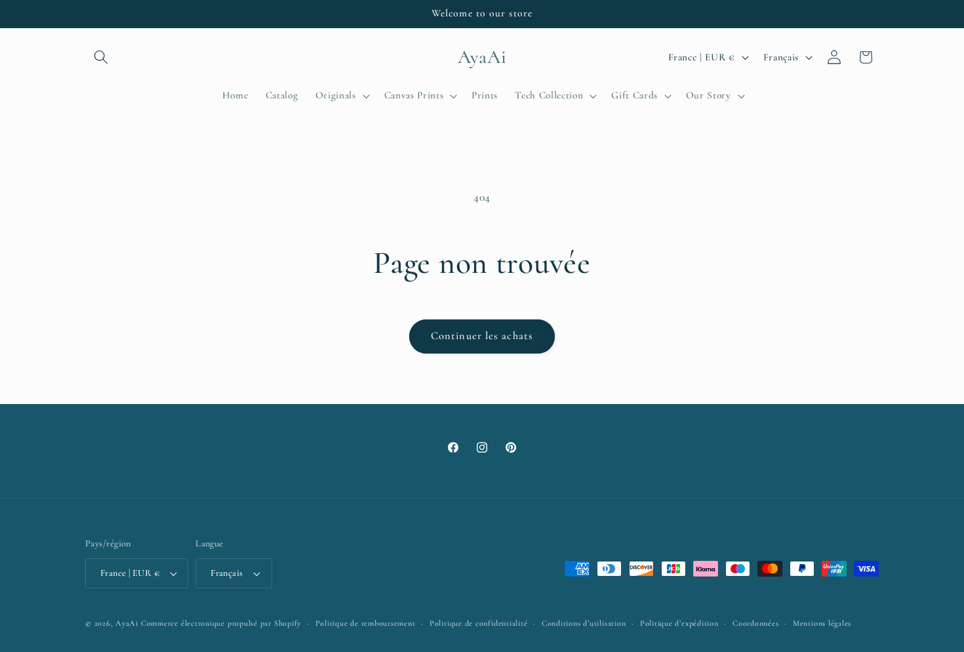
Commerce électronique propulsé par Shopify (221, 623)
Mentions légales (822, 623)
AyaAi (126, 623)
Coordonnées (755, 623)
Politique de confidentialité (479, 623)
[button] (101, 57)
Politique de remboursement (365, 623)
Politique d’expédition (679, 623)
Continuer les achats (482, 335)
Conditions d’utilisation (584, 623)
